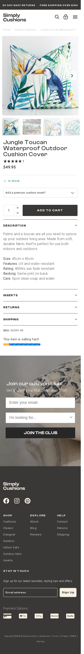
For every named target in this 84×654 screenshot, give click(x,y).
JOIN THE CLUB (40, 432)
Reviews (35, 534)
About (34, 521)
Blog (33, 528)
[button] (65, 15)
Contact (62, 521)
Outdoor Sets (12, 553)
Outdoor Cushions (25, 29)
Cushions (9, 521)
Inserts (10, 295)
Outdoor (8, 541)
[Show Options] (71, 418)
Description (14, 225)
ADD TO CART (50, 210)
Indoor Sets (11, 547)
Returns (11, 307)
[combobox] (39, 418)
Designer (9, 534)
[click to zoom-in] (42, 76)
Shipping (11, 319)
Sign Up (68, 592)
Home (7, 29)
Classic (8, 528)
